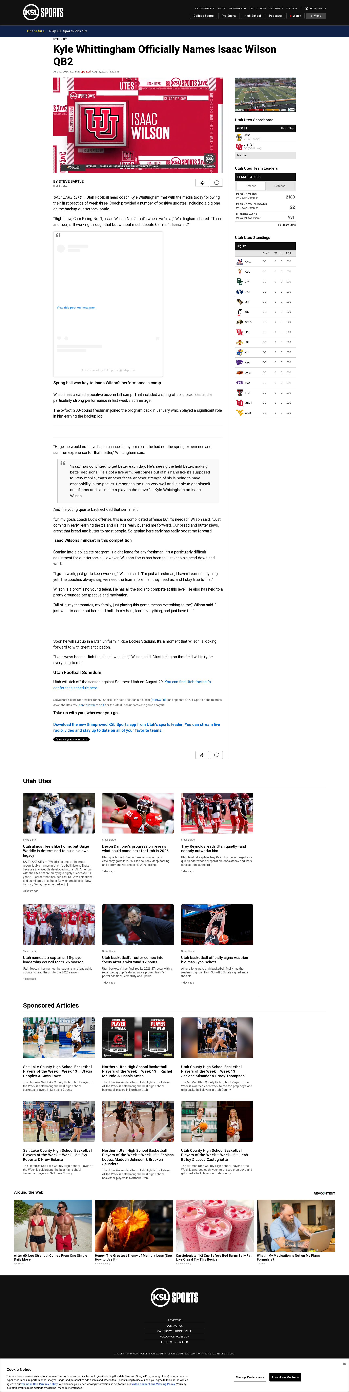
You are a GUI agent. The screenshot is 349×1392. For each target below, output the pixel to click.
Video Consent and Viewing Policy (153, 1384)
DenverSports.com (151, 1354)
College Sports (203, 16)
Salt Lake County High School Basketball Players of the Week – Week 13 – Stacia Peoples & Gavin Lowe (57, 1071)
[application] (138, 125)
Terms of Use (29, 1384)
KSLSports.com (174, 1354)
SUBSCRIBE (159, 699)
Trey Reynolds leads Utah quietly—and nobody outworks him (213, 848)
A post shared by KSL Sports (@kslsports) (108, 370)
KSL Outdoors (257, 8)
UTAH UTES (60, 39)
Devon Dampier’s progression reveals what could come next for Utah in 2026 (135, 848)
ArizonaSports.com (126, 1354)
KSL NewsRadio (237, 8)
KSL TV (221, 8)
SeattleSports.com (223, 1354)
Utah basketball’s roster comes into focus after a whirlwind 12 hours (132, 959)
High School (252, 16)
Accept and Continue (285, 1377)
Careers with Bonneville (174, 1331)
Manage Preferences (250, 1377)
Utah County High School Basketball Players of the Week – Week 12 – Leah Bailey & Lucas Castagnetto (214, 1155)
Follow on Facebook (174, 1336)
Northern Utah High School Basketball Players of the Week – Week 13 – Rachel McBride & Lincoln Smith (137, 1071)
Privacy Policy (48, 1384)
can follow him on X (92, 705)
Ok (344, 1363)
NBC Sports (276, 8)
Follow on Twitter (174, 1342)
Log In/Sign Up (317, 8)
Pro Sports (229, 16)
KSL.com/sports (204, 8)
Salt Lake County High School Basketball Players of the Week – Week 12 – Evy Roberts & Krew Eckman (57, 1155)
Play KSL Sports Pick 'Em (68, 31)
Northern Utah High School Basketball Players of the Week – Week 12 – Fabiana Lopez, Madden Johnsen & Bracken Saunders (138, 1157)
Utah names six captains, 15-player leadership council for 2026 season (53, 959)
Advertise (174, 1320)
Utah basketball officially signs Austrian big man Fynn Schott (214, 959)
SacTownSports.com (197, 1354)
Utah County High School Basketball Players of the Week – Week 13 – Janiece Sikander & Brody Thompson (213, 1071)
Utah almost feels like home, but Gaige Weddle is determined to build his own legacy (56, 851)
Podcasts (275, 16)
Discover (291, 8)
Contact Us (174, 1325)
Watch (296, 16)
